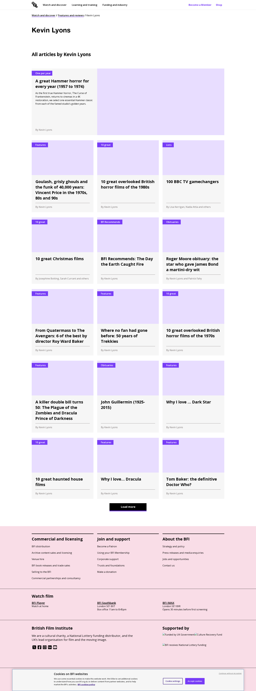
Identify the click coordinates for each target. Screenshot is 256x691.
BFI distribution (41, 546)
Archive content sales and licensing (52, 552)
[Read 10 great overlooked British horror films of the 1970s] (193, 322)
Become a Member (200, 5)
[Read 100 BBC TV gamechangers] (193, 176)
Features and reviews (71, 15)
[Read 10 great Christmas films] (62, 250)
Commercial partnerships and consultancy (56, 578)
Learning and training (84, 5)
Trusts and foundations (111, 565)
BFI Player (38, 603)
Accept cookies (195, 681)
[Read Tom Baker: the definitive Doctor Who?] (193, 468)
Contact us (169, 565)
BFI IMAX (168, 603)
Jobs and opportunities (176, 559)
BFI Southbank (106, 603)
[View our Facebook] (39, 648)
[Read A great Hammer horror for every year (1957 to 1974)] (128, 102)
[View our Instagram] (44, 648)
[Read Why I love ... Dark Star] (193, 397)
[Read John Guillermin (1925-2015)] (128, 397)
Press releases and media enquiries (183, 552)
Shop (219, 5)
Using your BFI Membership (113, 552)
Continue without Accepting (230, 673)
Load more (128, 507)
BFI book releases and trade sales (51, 565)
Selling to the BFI (41, 571)
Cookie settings (172, 681)
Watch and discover (55, 5)
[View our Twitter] (34, 648)
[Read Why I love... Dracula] (128, 468)
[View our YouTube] (55, 648)
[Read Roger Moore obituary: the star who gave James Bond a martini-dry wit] (193, 250)
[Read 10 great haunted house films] (62, 468)
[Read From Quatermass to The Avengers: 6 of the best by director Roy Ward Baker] (62, 322)
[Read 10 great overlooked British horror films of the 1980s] (128, 176)
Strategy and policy (173, 546)
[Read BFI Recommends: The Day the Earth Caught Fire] (128, 250)
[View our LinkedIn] (49, 648)
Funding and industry (114, 5)
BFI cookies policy (86, 684)
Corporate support (108, 559)
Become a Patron (107, 546)
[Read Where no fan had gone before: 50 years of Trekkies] (128, 322)
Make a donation (106, 571)
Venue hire (38, 559)
